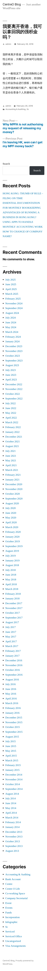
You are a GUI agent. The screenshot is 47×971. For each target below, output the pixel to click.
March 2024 (11, 332)
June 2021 (10, 455)
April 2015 (11, 755)
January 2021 (12, 479)
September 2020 (14, 498)
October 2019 (12, 541)
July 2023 (10, 370)
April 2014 (11, 812)
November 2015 (13, 722)
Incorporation (12, 917)
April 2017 (11, 641)
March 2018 (11, 589)
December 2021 (13, 436)
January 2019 (12, 560)
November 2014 (13, 779)
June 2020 (10, 513)
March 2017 (11, 646)
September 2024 (14, 308)
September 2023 (14, 360)
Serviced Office (13, 936)
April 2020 (11, 522)
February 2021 (13, 474)
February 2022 (13, 427)
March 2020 (11, 527)
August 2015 (12, 736)
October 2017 (12, 613)
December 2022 (13, 384)
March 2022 (11, 422)
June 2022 (10, 408)
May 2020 (10, 517)
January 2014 (12, 827)
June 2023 (10, 375)
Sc (28, 109)
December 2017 (13, 603)
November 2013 (13, 836)
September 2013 (14, 846)
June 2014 (10, 803)
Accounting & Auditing (16, 109)
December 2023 (13, 346)
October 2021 (12, 441)
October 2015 (12, 727)
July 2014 (10, 798)
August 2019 (12, 551)
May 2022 (10, 413)
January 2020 (12, 536)
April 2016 (11, 698)
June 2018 (10, 574)
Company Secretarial (16, 898)
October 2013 (12, 841)
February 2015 (13, 765)
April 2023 (11, 379)
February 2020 (13, 532)
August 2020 (12, 503)
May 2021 (10, 460)
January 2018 (12, 598)
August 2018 (12, 565)
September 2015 (14, 732)
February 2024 (13, 336)
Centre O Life (12, 888)
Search (6, 163)
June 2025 (10, 284)
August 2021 (12, 446)
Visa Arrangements (15, 946)
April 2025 (11, 289)
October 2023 (12, 355)
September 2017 (14, 617)
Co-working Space (15, 893)
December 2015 (13, 717)
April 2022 (11, 417)
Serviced (10, 931)
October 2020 (12, 493)
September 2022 (14, 398)
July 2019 (10, 555)
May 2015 (10, 751)
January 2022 (12, 432)
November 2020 (13, 489)
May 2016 (10, 693)
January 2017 (12, 655)
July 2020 (10, 508)
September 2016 (14, 674)
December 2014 (13, 774)
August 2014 (12, 793)
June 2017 (10, 632)
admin (8, 44)
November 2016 (13, 665)
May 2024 (10, 327)
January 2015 (12, 770)
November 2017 (13, 608)
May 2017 (10, 636)
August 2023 (12, 365)
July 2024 (10, 317)
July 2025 (10, 279)
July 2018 (10, 570)
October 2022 (12, 394)
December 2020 (13, 484)
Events (9, 907)
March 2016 (11, 703)
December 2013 (13, 832)
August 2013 (12, 851)
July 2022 (10, 403)
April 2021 (11, 465)
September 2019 (14, 546)
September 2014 (14, 789)
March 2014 (11, 817)
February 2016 (13, 708)
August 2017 (12, 622)
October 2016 (12, 670)
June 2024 (10, 322)
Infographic (11, 922)
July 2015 (10, 741)
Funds (8, 912)
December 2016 (13, 660)
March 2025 (11, 294)
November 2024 (13, 303)
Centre (8, 884)
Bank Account (13, 879)
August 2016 (12, 679)
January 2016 (12, 713)
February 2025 (13, 298)
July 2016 (10, 684)
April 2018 (11, 584)
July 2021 (10, 451)
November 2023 (13, 351)
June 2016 (10, 689)
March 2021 (11, 470)
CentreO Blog (12, 4)
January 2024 (12, 341)
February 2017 (13, 651)
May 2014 (10, 808)
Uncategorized (13, 941)
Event (8, 903)
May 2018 (10, 579)
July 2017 (10, 627)
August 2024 (12, 313)
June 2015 (10, 746)
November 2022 (13, 389)
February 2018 (13, 594)
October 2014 (12, 784)
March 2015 (11, 760)
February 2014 (13, 822)
